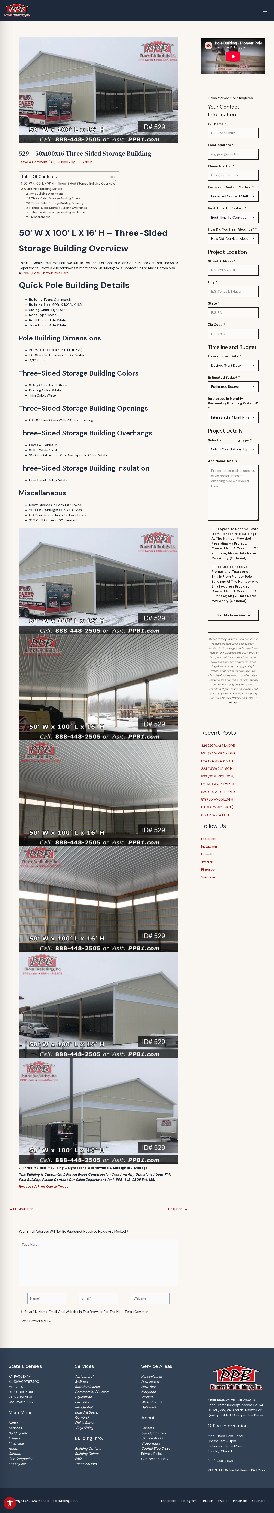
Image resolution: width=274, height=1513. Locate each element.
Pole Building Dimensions (46, 193)
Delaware (148, 1407)
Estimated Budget (224, 377)
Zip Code (216, 325)
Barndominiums (87, 1386)
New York (148, 1386)
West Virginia (151, 1402)
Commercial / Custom (92, 1392)
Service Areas (152, 1438)
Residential (83, 1407)
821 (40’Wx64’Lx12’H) (217, 784)
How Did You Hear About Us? (232, 229)
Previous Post (22, 1209)
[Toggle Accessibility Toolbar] (9, 1503)
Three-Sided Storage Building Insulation (58, 212)
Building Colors (86, 1453)
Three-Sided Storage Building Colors (55, 198)
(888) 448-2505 (220, 1460)
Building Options (88, 1448)
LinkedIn (207, 854)
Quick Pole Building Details (43, 189)
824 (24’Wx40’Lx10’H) (218, 761)
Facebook (209, 838)
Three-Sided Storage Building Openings (58, 203)
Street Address (221, 261)
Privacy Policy (230, 698)
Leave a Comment (33, 162)
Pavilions (82, 1402)
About (13, 1448)
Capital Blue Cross (155, 1448)
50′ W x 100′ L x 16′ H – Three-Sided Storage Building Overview (69, 183)
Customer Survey (154, 1459)
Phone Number (221, 166)
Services (15, 1428)
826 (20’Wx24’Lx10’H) (218, 745)
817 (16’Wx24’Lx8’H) (216, 815)
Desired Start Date (224, 356)
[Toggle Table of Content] (110, 177)
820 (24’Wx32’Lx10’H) (218, 791)
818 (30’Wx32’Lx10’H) (217, 807)
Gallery (14, 1438)
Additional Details (222, 461)
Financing (16, 1443)
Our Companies (21, 1459)
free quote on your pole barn (45, 273)
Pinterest (208, 869)
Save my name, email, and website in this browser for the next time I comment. (87, 1311)
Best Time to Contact (227, 208)
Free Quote (17, 1464)
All (52, 162)
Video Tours (150, 1443)
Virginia (147, 1397)
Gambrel (82, 1417)
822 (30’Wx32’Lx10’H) (217, 776)
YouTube (208, 877)
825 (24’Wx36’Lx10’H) (218, 753)
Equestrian (83, 1397)
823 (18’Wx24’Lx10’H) (217, 768)
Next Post (178, 1209)
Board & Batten (87, 1412)
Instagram (209, 846)
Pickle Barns (84, 1422)
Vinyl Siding (84, 1428)
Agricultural (84, 1376)
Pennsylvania (151, 1376)
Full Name (217, 124)
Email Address (221, 145)
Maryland (148, 1392)
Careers (147, 1428)
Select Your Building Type (230, 440)
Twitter (207, 862)
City (212, 282)
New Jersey (150, 1381)
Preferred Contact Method (231, 187)
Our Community (153, 1433)
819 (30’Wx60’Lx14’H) (217, 799)
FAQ (78, 1459)
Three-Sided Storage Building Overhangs (59, 208)
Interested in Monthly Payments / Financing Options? (233, 404)
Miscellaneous (41, 217)
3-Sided (62, 162)
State (214, 303)
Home (13, 1423)
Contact (15, 1453)
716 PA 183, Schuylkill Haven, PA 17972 (236, 1470)
